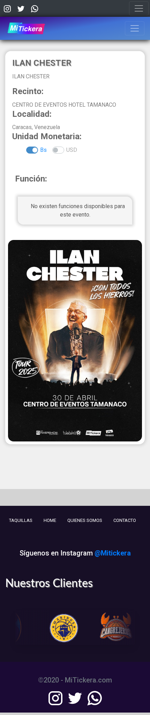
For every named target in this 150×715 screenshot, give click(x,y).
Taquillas (20, 520)
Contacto (124, 520)
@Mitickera (113, 553)
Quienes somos (84, 520)
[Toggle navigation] (139, 8)
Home (50, 520)
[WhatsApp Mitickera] (34, 8)
